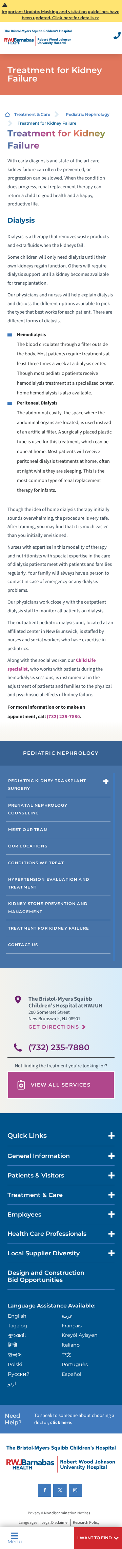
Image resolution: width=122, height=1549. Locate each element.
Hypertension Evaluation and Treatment (48, 883)
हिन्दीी (12, 1345)
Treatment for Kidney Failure (48, 928)
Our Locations (27, 846)
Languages (28, 1523)
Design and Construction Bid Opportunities (45, 1276)
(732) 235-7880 (63, 716)
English (17, 1316)
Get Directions (53, 1027)
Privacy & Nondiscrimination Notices (59, 1513)
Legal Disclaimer (55, 1523)
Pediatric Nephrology (87, 114)
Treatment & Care (32, 114)
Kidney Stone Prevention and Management (48, 907)
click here (60, 1422)
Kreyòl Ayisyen (80, 1335)
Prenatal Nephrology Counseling (38, 809)
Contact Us (23, 944)
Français (72, 1326)
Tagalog (17, 1326)
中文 (66, 1355)
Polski (15, 1364)
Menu (14, 1541)
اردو (12, 1384)
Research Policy (86, 1523)
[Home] (38, 38)
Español (71, 1374)
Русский (18, 1374)
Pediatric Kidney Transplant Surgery (47, 784)
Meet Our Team (28, 829)
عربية (67, 1316)
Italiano (71, 1345)
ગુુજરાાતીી (17, 1335)
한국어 (15, 1355)
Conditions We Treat (36, 863)
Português (75, 1364)
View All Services (60, 1085)
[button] (98, 1538)
